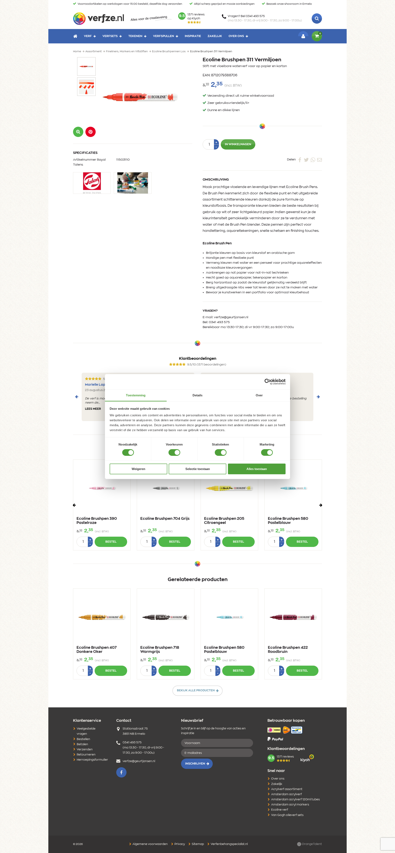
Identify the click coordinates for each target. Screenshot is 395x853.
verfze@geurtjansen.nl (231, 317)
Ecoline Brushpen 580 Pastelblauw (288, 521)
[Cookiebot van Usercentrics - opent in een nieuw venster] (268, 382)
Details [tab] (198, 395)
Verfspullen (163, 36)
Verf (88, 36)
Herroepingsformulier (92, 759)
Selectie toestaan (197, 469)
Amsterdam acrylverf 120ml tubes (295, 799)
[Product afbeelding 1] (86, 66)
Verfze (98, 18)
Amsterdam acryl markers (290, 804)
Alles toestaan (256, 469)
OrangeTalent (311, 844)
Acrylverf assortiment (286, 789)
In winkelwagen (238, 144)
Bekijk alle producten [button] (196, 690)
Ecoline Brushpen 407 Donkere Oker (97, 650)
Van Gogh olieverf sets (287, 815)
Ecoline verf (279, 809)
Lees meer (93, 408)
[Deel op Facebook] (299, 160)
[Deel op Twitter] (306, 160)
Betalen (82, 744)
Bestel (110, 541)
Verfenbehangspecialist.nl (229, 844)
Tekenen (135, 36)
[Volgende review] (318, 396)
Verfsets (110, 36)
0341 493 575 (219, 322)
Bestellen (83, 739)
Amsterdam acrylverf (286, 794)
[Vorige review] (76, 396)
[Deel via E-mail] (319, 160)
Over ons (236, 36)
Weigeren (138, 469)
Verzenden (85, 749)
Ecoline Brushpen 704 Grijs (164, 519)
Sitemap (197, 844)
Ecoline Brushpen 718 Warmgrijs (159, 650)
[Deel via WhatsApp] (312, 160)
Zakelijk (215, 36)
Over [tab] (259, 395)
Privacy (179, 844)
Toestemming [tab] (135, 395)
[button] (90, 132)
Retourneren (86, 754)
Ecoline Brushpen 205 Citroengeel (224, 521)
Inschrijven (195, 763)
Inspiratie (193, 36)
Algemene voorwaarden (150, 844)
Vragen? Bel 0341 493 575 (265, 18)
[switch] (174, 452)
